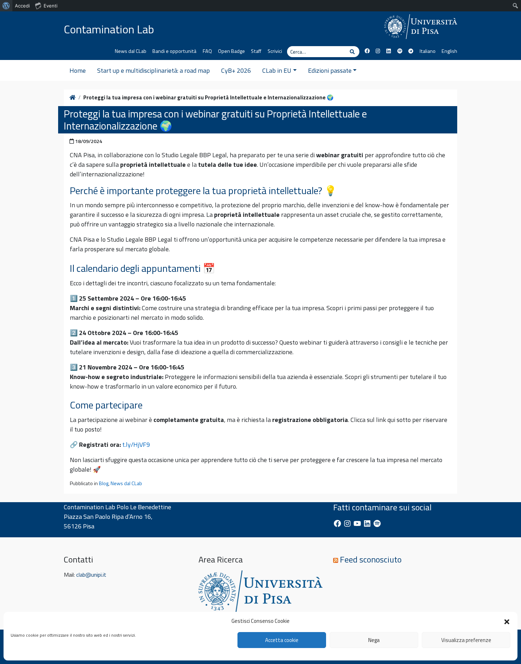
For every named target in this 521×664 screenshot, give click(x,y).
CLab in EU (276, 70)
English (449, 51)
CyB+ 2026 (236, 70)
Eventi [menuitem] (50, 6)
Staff (256, 51)
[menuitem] (6, 5)
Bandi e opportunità (174, 51)
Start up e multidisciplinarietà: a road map (153, 70)
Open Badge (231, 51)
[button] (506, 621)
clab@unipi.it (91, 574)
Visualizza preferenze (466, 640)
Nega (374, 640)
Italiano (427, 51)
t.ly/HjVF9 (136, 444)
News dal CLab (130, 51)
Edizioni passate (330, 70)
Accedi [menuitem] (22, 6)
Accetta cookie (281, 640)
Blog (103, 483)
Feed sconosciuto (371, 559)
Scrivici (275, 51)
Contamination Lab (109, 29)
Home (77, 70)
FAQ (207, 51)
